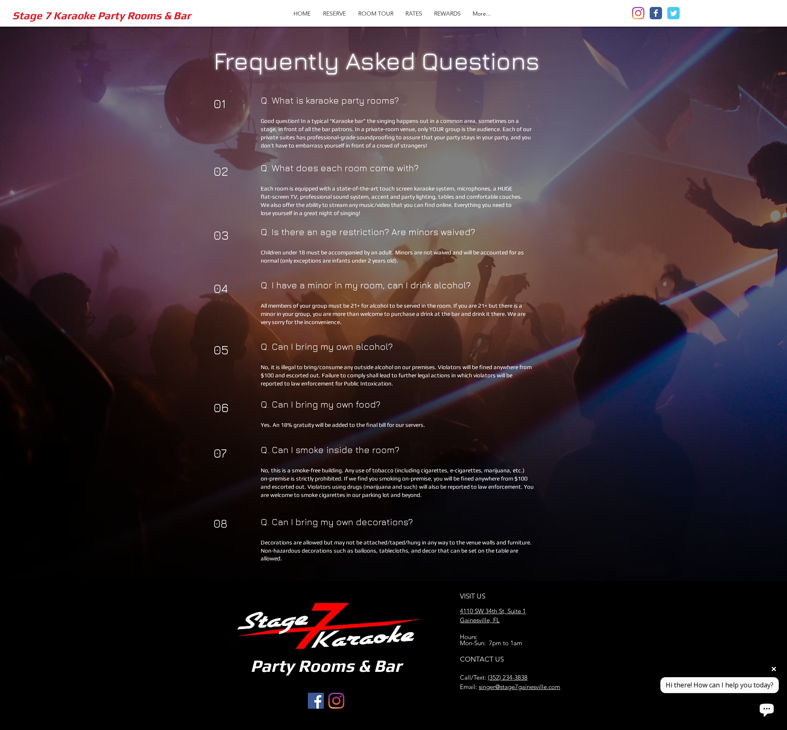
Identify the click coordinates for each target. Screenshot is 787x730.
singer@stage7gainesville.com (519, 687)
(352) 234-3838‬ (508, 677)
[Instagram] (638, 13)
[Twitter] (673, 13)
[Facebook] (656, 13)
